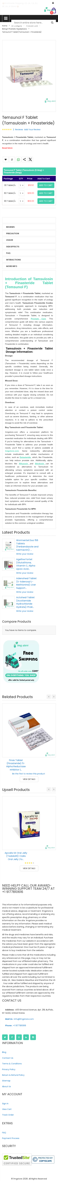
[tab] (29, 171)
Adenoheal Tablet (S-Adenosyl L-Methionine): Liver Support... (26, 583)
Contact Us (7, 1058)
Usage (9, 240)
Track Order (8, 1114)
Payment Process (10, 1138)
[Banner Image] (21, 661)
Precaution (12, 233)
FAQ (8, 253)
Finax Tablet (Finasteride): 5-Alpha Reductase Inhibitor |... (16, 765)
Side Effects (12, 246)
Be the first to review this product (28, 773)
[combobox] (33, 23)
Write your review (24, 553)
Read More (7, 148)
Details (10, 220)
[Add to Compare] (51, 753)
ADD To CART (46, 185)
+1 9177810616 (15, 1025)
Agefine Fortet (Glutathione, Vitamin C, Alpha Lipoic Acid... (25, 564)
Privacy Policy (8, 1069)
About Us (6, 1086)
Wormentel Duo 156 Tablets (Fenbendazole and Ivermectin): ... (27, 545)
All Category (16, 26)
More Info (11, 266)
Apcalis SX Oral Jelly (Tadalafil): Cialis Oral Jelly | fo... (16, 856)
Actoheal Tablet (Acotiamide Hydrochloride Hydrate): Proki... (25, 602)
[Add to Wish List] (51, 747)
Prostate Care (32, 26)
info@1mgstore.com (19, 1019)
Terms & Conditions (12, 1063)
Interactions (13, 259)
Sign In (5, 1103)
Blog (4, 1052)
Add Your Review (32, 129)
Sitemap (6, 1080)
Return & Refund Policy (13, 1075)
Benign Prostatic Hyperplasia (14, 29)
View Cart (7, 1109)
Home (4, 26)
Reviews (10, 227)
